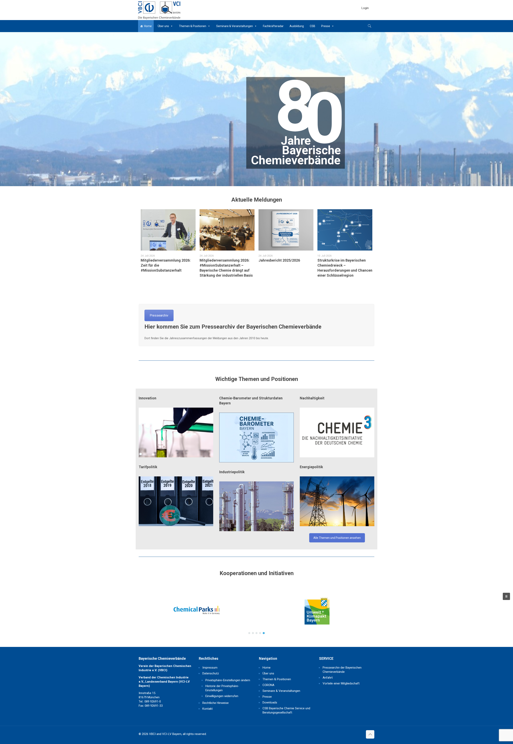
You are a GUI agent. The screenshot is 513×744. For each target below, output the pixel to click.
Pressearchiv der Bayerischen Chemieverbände (342, 670)
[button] (166, 613)
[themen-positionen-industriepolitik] (256, 506)
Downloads (270, 702)
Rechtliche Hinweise (215, 703)
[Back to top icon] (370, 734)
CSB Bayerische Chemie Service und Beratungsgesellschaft (286, 710)
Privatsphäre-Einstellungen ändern (227, 680)
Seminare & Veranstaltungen (234, 26)
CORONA (268, 685)
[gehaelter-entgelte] (176, 501)
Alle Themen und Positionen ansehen (337, 537)
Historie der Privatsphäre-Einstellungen (222, 688)
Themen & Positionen (192, 26)
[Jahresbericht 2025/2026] (286, 230)
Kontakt (207, 709)
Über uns (163, 26)
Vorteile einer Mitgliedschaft (341, 683)
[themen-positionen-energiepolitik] (337, 501)
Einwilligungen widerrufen (221, 696)
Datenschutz (210, 673)
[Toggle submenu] (365, 18)
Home (148, 26)
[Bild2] (256, 437)
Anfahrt (328, 677)
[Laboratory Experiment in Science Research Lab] (176, 432)
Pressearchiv (159, 315)
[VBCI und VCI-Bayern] (158, 10)
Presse (325, 26)
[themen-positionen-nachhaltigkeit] (337, 432)
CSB (312, 26)
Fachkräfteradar (273, 26)
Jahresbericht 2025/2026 (279, 260)
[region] (256, 613)
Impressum (209, 667)
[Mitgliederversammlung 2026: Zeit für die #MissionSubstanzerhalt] (168, 230)
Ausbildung (297, 26)
